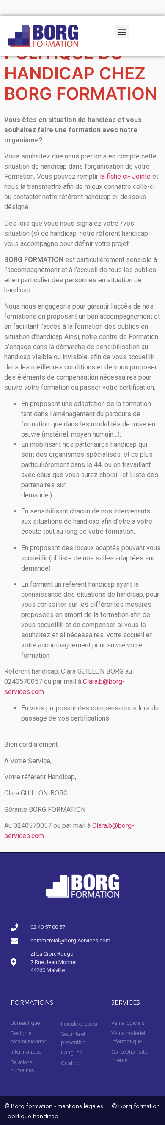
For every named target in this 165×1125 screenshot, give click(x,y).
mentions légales (80, 1106)
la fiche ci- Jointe (125, 176)
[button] (122, 31)
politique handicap (33, 1117)
